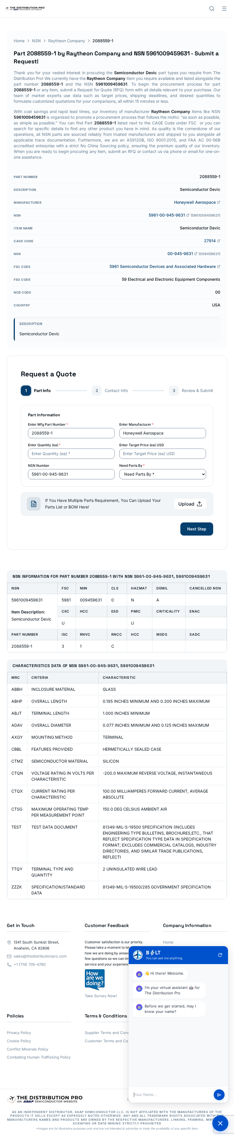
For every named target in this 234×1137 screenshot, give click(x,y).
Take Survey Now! (101, 995)
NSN (36, 40)
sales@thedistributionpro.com (40, 956)
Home (19, 40)
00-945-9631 (180, 253)
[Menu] (224, 8)
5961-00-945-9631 (167, 215)
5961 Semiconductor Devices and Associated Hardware (163, 266)
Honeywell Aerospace (195, 202)
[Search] (212, 8)
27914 (210, 240)
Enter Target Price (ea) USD (141, 445)
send (219, 1095)
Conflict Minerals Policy (27, 1049)
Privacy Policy (19, 1032)
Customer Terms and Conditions (113, 1041)
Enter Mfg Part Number (48, 424)
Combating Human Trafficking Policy (38, 1057)
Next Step (196, 528)
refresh (220, 955)
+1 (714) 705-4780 (30, 964)
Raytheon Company (66, 40)
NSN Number (38, 465)
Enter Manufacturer (136, 424)
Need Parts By (132, 465)
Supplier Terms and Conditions (112, 1032)
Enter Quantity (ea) (44, 445)
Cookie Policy (19, 1041)
